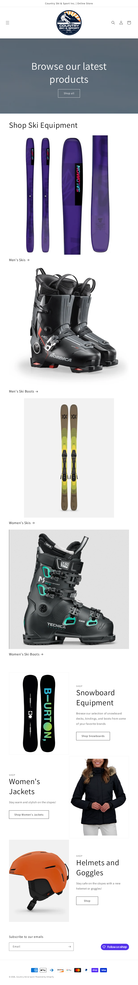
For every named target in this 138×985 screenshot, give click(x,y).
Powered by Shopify (44, 977)
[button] (8, 23)
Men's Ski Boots (21, 391)
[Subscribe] (69, 946)
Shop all (69, 93)
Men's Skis (17, 260)
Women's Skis (20, 523)
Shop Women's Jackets (28, 814)
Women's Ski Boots (24, 654)
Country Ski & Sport (25, 977)
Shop (87, 900)
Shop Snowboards (93, 736)
